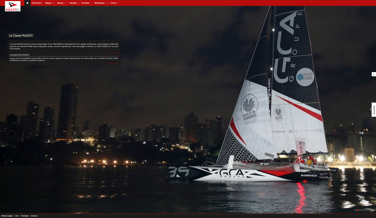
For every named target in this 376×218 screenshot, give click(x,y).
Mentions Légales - (8, 216)
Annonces (34, 216)
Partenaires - (26, 216)
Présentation (36, 3)
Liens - (18, 216)
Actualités (85, 3)
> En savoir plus (113, 53)
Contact (113, 3)
